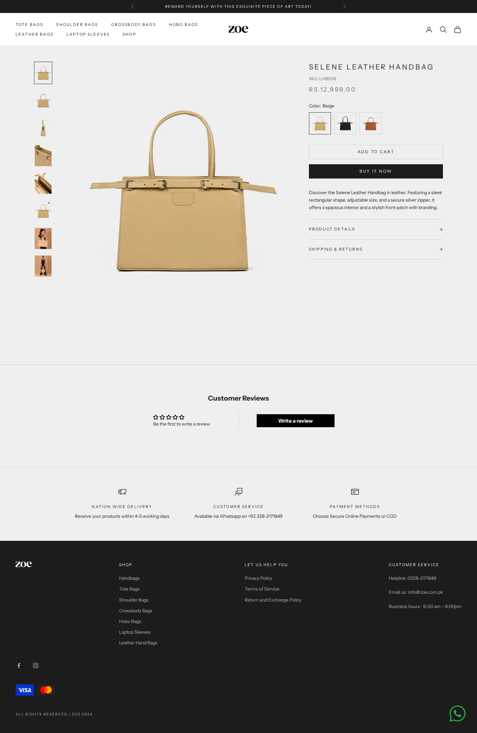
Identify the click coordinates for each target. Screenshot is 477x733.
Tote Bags (29, 24)
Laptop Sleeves (88, 34)
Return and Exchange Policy (273, 600)
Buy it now (376, 171)
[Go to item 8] (43, 266)
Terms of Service (262, 589)
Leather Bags (35, 34)
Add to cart (376, 151)
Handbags (129, 578)
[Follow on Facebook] (19, 665)
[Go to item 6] (43, 211)
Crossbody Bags (133, 24)
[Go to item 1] (43, 73)
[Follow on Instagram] (35, 665)
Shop (129, 34)
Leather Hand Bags (138, 643)
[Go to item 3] (43, 128)
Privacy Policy (258, 578)
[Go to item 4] (43, 155)
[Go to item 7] (43, 238)
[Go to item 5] (43, 183)
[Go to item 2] (43, 100)
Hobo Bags (183, 24)
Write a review (295, 420)
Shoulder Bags (77, 24)
